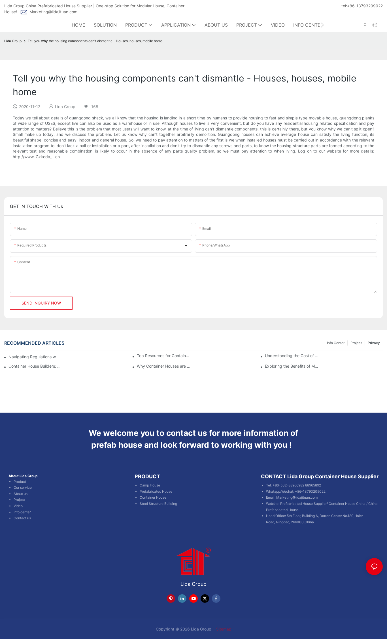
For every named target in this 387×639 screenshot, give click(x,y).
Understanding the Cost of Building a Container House (291, 355)
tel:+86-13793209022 (362, 5)
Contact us (22, 518)
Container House (153, 497)
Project (356, 343)
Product (20, 481)
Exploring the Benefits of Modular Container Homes (291, 366)
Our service (23, 487)
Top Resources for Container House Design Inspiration (163, 355)
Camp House (150, 485)
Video (18, 506)
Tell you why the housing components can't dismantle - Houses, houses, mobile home (95, 41)
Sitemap (223, 629)
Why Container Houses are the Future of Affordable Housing (163, 366)
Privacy (374, 343)
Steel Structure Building (158, 503)
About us (20, 494)
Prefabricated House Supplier (303, 503)
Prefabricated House (156, 491)
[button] (322, 24)
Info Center (336, 343)
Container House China (347, 503)
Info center (22, 512)
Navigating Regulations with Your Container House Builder (34, 356)
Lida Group (13, 41)
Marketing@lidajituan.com (53, 11)
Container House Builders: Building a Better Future (35, 366)
